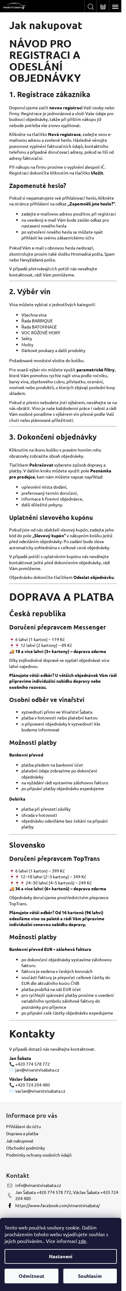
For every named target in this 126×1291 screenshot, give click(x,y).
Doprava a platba (22, 1133)
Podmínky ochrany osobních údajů (39, 1155)
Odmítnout (31, 1276)
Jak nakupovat (20, 1140)
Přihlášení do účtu (23, 1126)
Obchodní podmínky (25, 1147)
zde (82, 1241)
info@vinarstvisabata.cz (38, 1185)
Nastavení (60, 1256)
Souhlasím (90, 1276)
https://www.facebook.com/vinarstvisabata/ (57, 1205)
